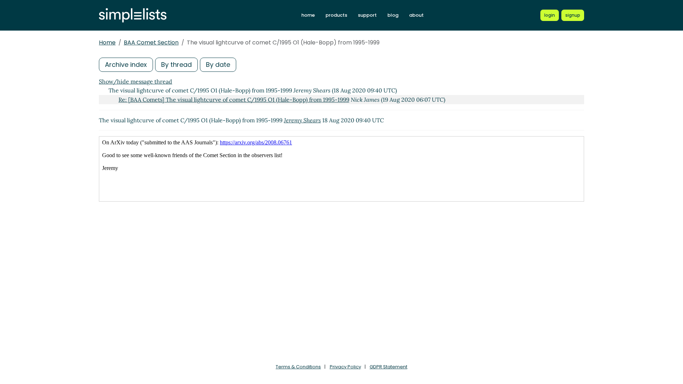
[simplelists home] (132, 15)
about (416, 15)
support (367, 15)
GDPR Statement (388, 366)
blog (392, 15)
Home (107, 42)
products (336, 15)
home (308, 15)
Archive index (126, 64)
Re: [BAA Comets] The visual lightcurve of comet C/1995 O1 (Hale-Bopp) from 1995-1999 (233, 99)
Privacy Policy (345, 366)
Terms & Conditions (298, 366)
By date (218, 64)
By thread (176, 64)
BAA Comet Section (151, 42)
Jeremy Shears (302, 120)
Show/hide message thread (135, 81)
